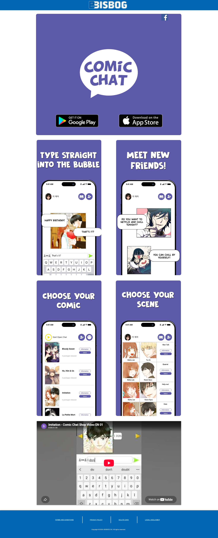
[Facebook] (164, 17)
